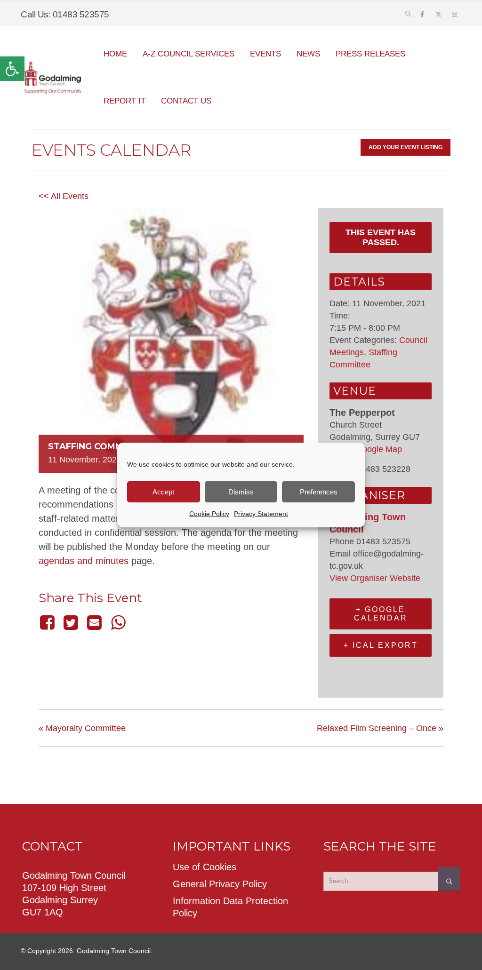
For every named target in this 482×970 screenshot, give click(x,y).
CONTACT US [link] (186, 100)
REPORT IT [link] (124, 100)
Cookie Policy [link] (209, 513)
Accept (163, 492)
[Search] (449, 878)
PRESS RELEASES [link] (370, 53)
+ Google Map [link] (375, 449)
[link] (12, 68)
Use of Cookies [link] (204, 867)
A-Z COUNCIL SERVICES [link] (188, 53)
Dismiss (241, 492)
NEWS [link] (308, 53)
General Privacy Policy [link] (220, 884)
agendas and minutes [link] (84, 561)
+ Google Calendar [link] (381, 613)
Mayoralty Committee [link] (82, 728)
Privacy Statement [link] (261, 513)
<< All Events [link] (63, 196)
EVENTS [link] (265, 53)
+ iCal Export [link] (381, 645)
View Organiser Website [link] (374, 578)
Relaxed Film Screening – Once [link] (380, 728)
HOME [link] (115, 53)
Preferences (318, 492)
